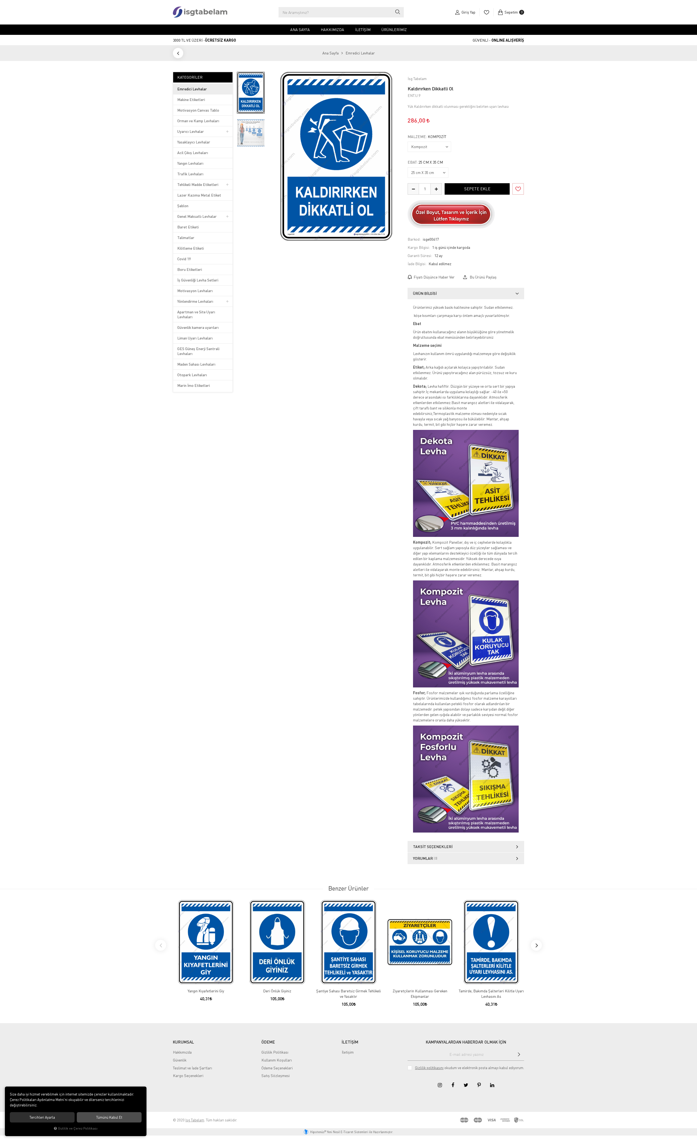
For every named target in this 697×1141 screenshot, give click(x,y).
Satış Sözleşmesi (275, 1075)
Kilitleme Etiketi (190, 248)
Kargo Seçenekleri (188, 1075)
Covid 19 (184, 258)
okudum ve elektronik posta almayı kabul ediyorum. (469, 1068)
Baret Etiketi (188, 227)
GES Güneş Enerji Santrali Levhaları (198, 351)
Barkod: (414, 239)
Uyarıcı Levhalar (190, 131)
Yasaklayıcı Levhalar (193, 142)
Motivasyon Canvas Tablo (198, 110)
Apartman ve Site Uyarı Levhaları (196, 314)
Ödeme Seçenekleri (277, 1068)
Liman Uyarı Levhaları (195, 338)
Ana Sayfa (300, 29)
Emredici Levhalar (192, 89)
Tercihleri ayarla (42, 1117)
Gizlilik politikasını (429, 1068)
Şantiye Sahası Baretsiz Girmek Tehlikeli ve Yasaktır (348, 994)
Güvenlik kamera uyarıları (198, 327)
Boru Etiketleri (189, 269)
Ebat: (425, 162)
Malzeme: (427, 136)
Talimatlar (185, 237)
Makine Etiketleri (191, 99)
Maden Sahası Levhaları (196, 364)
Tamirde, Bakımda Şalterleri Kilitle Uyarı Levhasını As (491, 994)
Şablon (182, 205)
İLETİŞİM (350, 1041)
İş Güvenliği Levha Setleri (197, 280)
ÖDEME (268, 1041)
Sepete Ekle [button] (477, 188)
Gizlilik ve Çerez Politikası (77, 1128)
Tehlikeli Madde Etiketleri (197, 184)
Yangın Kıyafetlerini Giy (206, 991)
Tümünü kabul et (109, 1117)
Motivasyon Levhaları (195, 290)
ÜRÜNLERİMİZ (394, 29)
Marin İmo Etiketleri (193, 385)
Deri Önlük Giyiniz (277, 991)
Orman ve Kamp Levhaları (198, 120)
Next (536, 945)
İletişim (363, 29)
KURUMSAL (183, 1041)
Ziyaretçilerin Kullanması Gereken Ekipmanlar (420, 994)
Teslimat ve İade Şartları (192, 1068)
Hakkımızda (332, 29)
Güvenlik (180, 1060)
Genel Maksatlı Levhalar (197, 216)
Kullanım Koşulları (276, 1060)
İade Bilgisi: (417, 263)
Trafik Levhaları (190, 174)
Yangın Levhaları (190, 163)
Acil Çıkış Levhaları (192, 152)
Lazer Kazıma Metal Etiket (199, 195)
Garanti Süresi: (420, 255)
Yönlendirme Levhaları (195, 301)
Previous (160, 945)
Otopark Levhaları (192, 374)
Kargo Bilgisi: (419, 247)
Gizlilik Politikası (274, 1052)
